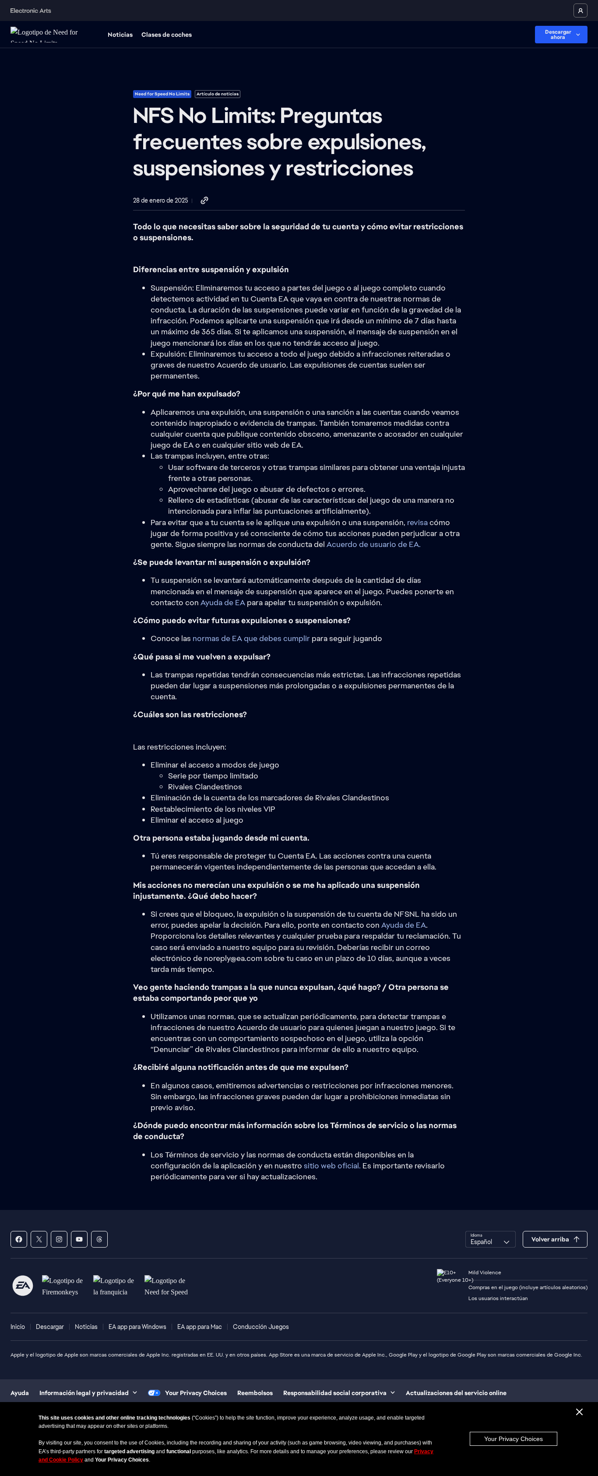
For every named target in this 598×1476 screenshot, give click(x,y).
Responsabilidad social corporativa (335, 1393)
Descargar (50, 1327)
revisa (417, 522)
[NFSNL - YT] (79, 1239)
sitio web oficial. (332, 1165)
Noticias (120, 35)
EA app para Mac (199, 1327)
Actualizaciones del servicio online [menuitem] (456, 1393)
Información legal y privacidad (84, 1393)
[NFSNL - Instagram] (59, 1239)
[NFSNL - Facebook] (19, 1239)
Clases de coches (166, 35)
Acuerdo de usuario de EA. (374, 544)
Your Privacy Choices (513, 1438)
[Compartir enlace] (204, 201)
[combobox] (490, 1239)
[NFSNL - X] (39, 1239)
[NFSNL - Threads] (99, 1239)
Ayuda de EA (222, 602)
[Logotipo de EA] (23, 1285)
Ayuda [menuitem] (20, 1393)
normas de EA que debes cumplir (251, 638)
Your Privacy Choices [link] (196, 1393)
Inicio (18, 1327)
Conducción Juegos (261, 1327)
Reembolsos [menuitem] (255, 1393)
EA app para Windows (137, 1327)
